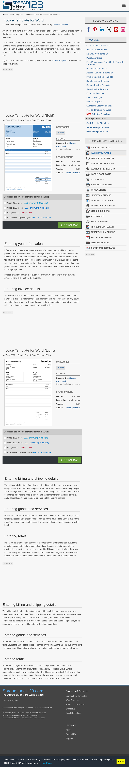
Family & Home (98, 190)
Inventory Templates (102, 163)
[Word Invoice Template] (28, 190)
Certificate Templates (103, 248)
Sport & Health (99, 222)
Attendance (97, 216)
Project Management (103, 237)
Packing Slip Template (96, 68)
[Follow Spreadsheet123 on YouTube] (115, 29)
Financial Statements (102, 227)
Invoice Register (94, 101)
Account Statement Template (99, 73)
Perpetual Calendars (103, 232)
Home (5, 15)
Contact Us (71, 734)
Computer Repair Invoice (98, 45)
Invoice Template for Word (98, 110)
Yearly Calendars (101, 195)
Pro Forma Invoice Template (99, 77)
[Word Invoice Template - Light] (28, 425)
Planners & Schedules (103, 206)
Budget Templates (101, 148)
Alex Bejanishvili (60, 24)
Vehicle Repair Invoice (96, 49)
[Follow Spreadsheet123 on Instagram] (123, 29)
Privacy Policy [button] (45, 763)
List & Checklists (100, 211)
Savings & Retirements (103, 169)
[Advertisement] (42, 89)
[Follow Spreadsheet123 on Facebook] (88, 29)
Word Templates (16, 15)
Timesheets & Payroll (102, 158)
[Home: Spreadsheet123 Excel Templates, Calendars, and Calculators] (23, 6)
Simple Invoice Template (97, 81)
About (68, 730)
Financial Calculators (75, 704)
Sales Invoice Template (97, 89)
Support (69, 738)
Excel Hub (70, 709)
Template (97, 123)
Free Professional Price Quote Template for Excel (105, 63)
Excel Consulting (73, 713)
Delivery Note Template (97, 54)
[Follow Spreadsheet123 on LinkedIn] (102, 29)
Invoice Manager (94, 97)
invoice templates (60, 61)
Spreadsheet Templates (76, 696)
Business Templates (102, 185)
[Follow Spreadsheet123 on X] (109, 29)
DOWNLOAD (71, 225)
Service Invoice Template (98, 85)
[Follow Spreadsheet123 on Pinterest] (95, 29)
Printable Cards (100, 243)
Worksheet (98, 106)
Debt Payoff (97, 179)
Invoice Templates (32, 15)
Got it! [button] (121, 762)
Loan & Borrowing (101, 174)
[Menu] (124, 5)
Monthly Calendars (102, 200)
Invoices (60, 133)
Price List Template (95, 93)
